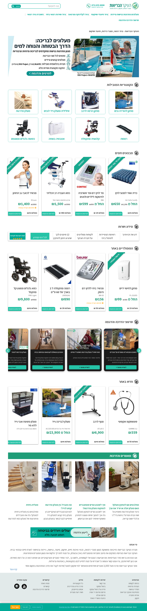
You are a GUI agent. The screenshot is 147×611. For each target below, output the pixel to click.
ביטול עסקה (100, 586)
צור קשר (102, 583)
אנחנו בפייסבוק (77, 589)
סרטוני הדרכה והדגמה (129, 20)
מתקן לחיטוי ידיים (128, 288)
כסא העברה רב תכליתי (58, 193)
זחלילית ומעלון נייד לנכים (56, 111)
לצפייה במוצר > (121, 367)
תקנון (137, 598)
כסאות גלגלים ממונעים (23, 139)
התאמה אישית (36, 607)
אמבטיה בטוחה (57, 139)
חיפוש (18, 6)
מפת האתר (45, 583)
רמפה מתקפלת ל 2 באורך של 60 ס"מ (60, 290)
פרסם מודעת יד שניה (97, 592)
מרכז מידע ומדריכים (75, 586)
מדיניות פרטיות (64, 607)
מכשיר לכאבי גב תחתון (25, 193)
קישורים (46, 586)
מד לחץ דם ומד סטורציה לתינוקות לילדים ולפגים (91, 195)
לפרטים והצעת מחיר (14, 442)
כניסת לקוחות (134, 583)
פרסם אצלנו (100, 595)
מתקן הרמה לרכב (90, 111)
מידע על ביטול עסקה (97, 589)
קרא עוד (13, 569)
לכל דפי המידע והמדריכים (40, 239)
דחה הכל (25, 607)
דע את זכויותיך (129, 234)
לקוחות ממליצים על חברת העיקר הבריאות (85, 238)
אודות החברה (134, 595)
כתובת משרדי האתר (97, 598)
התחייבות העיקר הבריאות (129, 592)
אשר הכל (15, 607)
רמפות (123, 139)
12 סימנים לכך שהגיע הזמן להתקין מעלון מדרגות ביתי (62, 238)
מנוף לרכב (98, 421)
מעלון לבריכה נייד (61, 421)
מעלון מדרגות (23, 111)
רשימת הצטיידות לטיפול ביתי (107, 236)
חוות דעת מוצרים (76, 592)
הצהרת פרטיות (133, 586)
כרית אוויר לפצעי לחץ (126, 193)
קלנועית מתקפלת (90, 139)
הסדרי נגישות (134, 589)
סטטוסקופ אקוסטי (127, 421)
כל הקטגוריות (78, 583)
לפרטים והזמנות (115, 213)
